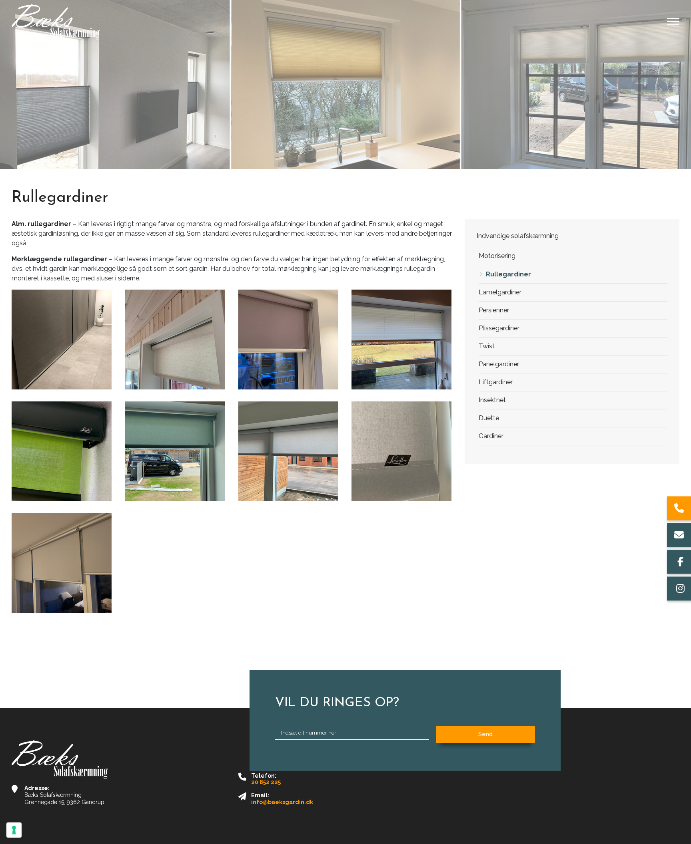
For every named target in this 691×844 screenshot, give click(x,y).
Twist (487, 346)
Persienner (494, 310)
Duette (489, 418)
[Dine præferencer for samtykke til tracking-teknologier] (14, 830)
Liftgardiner (496, 382)
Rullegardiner (508, 274)
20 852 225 (266, 782)
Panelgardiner (499, 364)
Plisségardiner (499, 328)
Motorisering (497, 256)
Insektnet (492, 400)
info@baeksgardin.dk (282, 802)
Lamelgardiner (500, 292)
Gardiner (491, 436)
